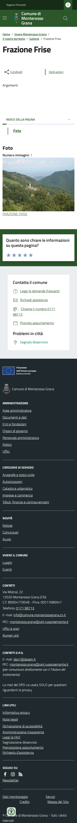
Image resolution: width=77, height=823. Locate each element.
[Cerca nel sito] (64, 18)
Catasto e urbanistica (18, 488)
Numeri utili (11, 635)
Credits (25, 801)
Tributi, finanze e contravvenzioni (26, 502)
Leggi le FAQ (11, 737)
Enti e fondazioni (14, 424)
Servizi (50, 796)
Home (6, 34)
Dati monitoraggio (15, 796)
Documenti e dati (15, 417)
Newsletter (11, 780)
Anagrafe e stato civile (18, 474)
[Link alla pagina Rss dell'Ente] (20, 774)
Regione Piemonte (16, 5)
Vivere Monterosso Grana (30, 34)
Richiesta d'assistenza (18, 752)
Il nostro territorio (14, 38)
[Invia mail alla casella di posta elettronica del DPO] (24, 659)
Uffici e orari (11, 628)
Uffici (6, 451)
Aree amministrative (17, 410)
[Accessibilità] (11, 811)
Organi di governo (15, 430)
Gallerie (34, 38)
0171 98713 (25, 608)
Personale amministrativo (21, 437)
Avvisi (7, 539)
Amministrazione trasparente (23, 732)
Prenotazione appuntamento (23, 747)
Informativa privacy (16, 712)
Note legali (10, 719)
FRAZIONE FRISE (15, 213)
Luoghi (7, 562)
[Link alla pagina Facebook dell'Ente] (5, 774)
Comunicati (10, 532)
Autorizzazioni (12, 481)
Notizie (7, 525)
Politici (7, 444)
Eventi (7, 569)
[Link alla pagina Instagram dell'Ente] (12, 774)
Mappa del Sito (58, 801)
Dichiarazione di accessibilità (22, 726)
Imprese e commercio (18, 495)
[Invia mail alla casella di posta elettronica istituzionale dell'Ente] (39, 614)
